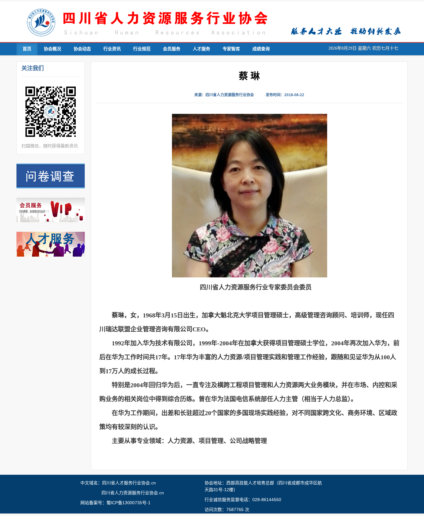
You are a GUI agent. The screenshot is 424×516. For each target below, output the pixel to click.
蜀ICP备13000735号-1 (128, 502)
